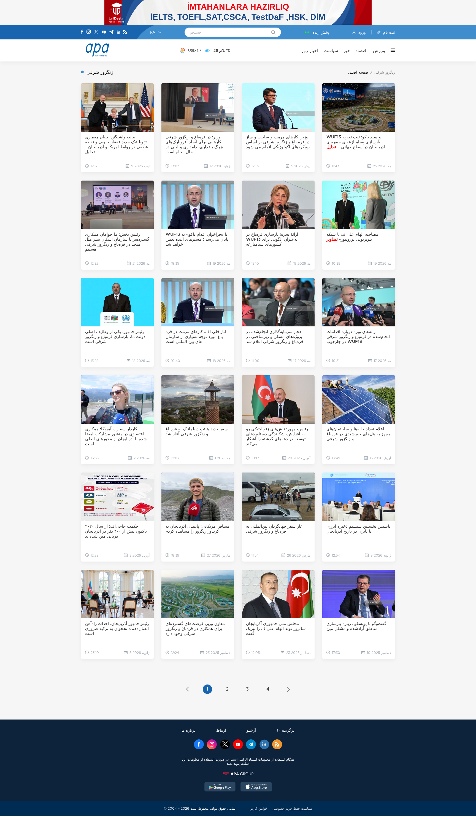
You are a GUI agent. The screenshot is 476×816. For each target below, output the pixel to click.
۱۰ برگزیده (285, 730)
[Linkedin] (118, 32)
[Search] (273, 32)
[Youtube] (104, 32)
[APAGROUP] (238, 773)
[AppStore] (256, 787)
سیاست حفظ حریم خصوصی (292, 808)
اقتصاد (361, 50)
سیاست (331, 50)
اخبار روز (309, 50)
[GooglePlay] (220, 787)
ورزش (379, 50)
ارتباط (221, 730)
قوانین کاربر (258, 808)
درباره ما (189, 730)
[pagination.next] (288, 689)
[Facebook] (82, 32)
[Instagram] (88, 32)
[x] (225, 744)
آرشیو (251, 730)
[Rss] (125, 32)
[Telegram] (111, 32)
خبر (347, 50)
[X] (96, 32)
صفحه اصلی (358, 72)
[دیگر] (390, 50)
